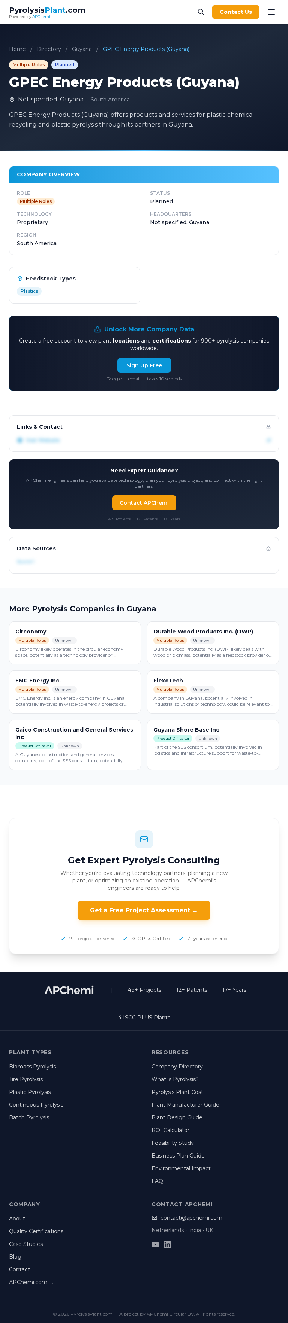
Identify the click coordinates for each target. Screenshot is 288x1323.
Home (17, 49)
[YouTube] (155, 1244)
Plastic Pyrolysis (30, 1092)
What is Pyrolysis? (175, 1079)
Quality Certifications (36, 1231)
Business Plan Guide (178, 1155)
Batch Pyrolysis (29, 1117)
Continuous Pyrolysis (36, 1104)
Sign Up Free (144, 365)
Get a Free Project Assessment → (144, 910)
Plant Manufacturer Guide (185, 1104)
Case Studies (26, 1244)
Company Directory (177, 1066)
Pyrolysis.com (47, 10)
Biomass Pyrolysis (32, 1066)
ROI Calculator (170, 1130)
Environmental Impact (181, 1168)
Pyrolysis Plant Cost (177, 1092)
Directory (49, 49)
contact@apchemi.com (191, 1217)
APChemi (41, 16)
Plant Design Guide (177, 1117)
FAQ (157, 1181)
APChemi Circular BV (170, 1314)
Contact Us (236, 12)
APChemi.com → (31, 1282)
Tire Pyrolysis (26, 1079)
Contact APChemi (144, 502)
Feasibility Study (173, 1143)
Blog (15, 1256)
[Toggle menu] (271, 11)
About (17, 1218)
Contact (19, 1269)
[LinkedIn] (167, 1244)
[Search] (201, 12)
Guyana (82, 49)
